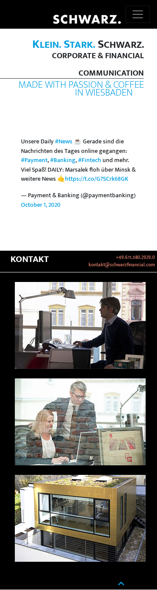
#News (63, 141)
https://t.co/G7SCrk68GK (96, 179)
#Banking (62, 160)
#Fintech (89, 160)
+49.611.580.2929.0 (135, 258)
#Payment (34, 160)
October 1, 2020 (41, 205)
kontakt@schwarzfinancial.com (122, 265)
